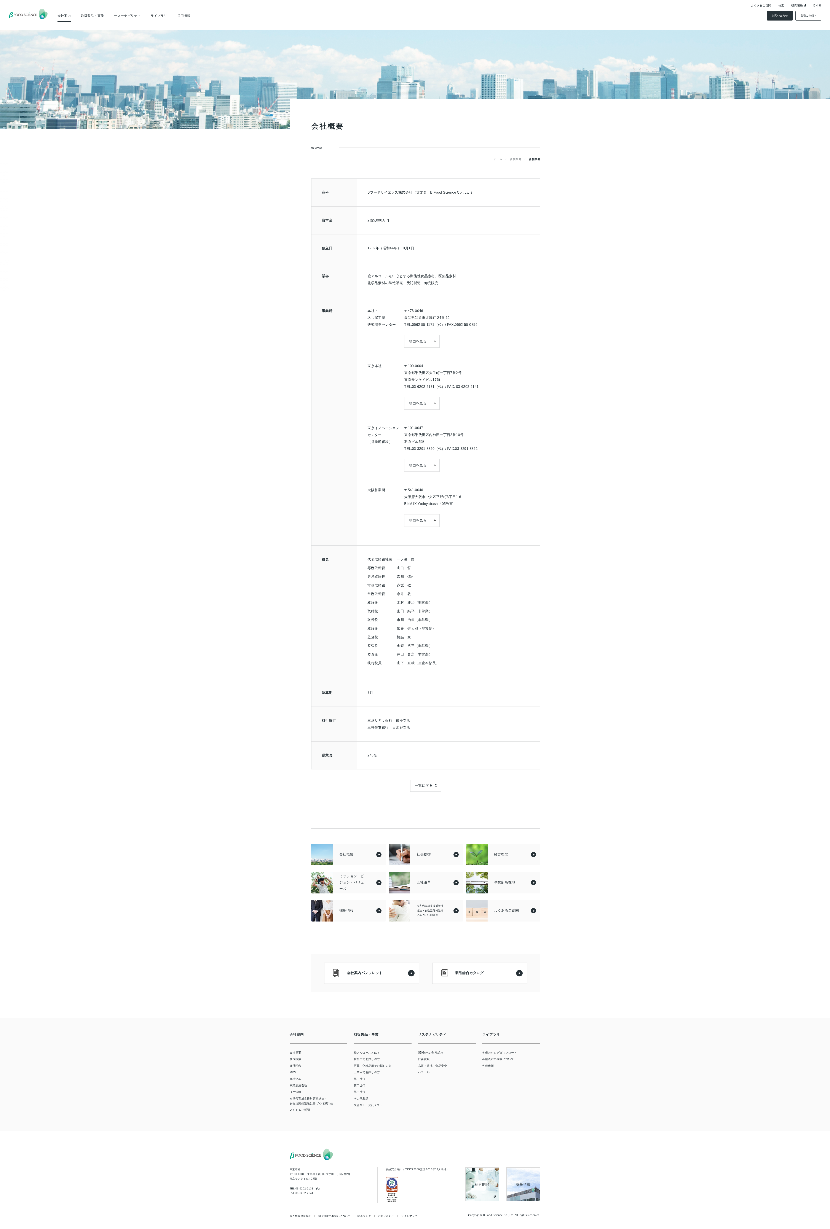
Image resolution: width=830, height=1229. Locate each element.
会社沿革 (295, 1079)
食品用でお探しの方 (367, 1059)
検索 (781, 5)
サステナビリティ (127, 16)
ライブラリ (159, 16)
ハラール (424, 1072)
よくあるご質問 (761, 5)
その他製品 (361, 1098)
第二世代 (360, 1085)
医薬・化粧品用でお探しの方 (372, 1065)
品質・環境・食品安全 (432, 1065)
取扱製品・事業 (92, 16)
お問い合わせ (780, 15)
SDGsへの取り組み (430, 1052)
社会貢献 (424, 1059)
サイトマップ (409, 1216)
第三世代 (360, 1092)
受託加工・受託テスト (368, 1105)
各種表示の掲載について (498, 1059)
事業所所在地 (298, 1085)
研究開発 (797, 5)
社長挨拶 (295, 1059)
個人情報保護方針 (300, 1216)
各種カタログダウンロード (499, 1052)
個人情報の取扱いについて (334, 1216)
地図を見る (417, 341)
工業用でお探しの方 (367, 1072)
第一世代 (360, 1079)
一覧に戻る (424, 785)
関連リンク (364, 1216)
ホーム (498, 159)
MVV (293, 1072)
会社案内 (64, 16)
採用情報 (184, 16)
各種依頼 (488, 1065)
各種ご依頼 (807, 15)
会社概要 (295, 1052)
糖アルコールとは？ (367, 1052)
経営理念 (295, 1065)
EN (815, 5)
